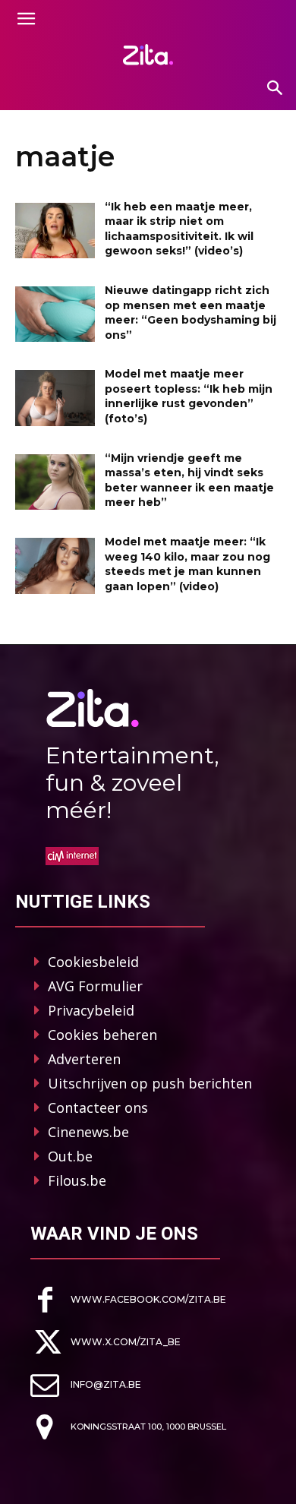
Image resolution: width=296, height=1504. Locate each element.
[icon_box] (128, 1300)
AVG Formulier (95, 986)
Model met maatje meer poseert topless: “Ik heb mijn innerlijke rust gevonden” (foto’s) (188, 396)
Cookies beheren (102, 1034)
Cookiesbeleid (93, 962)
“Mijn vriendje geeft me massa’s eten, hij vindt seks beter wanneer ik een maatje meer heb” (189, 480)
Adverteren (84, 1059)
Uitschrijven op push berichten (150, 1083)
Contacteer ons (98, 1107)
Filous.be (77, 1180)
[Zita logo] (148, 54)
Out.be (70, 1156)
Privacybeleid (91, 1010)
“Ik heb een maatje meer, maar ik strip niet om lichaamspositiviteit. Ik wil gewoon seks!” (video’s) (179, 229)
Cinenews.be (88, 1132)
